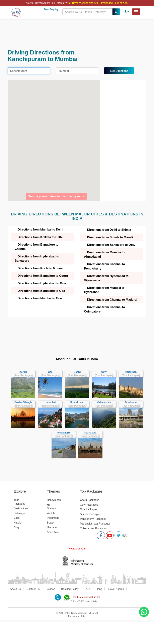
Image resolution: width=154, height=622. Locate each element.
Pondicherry (64, 432)
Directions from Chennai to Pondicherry (104, 266)
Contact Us (33, 588)
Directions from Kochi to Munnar (41, 268)
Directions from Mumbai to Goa (40, 298)
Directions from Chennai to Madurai (112, 299)
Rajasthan (131, 372)
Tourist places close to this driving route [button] (56, 196)
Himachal (50, 402)
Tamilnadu (131, 402)
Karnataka (90, 432)
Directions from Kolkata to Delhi (40, 237)
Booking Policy (70, 588)
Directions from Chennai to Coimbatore (104, 309)
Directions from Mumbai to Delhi (40, 229)
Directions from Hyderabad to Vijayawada (106, 278)
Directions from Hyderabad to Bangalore (37, 258)
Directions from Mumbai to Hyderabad (104, 290)
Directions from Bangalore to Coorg (43, 275)
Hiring (98, 588)
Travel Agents (116, 588)
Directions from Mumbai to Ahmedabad (104, 254)
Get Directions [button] (119, 70)
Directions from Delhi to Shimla (109, 229)
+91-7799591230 (86, 597)
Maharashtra (104, 402)
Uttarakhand (77, 402)
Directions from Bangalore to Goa (41, 290)
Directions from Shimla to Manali (110, 237)
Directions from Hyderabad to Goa (42, 283)
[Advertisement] (77, 34)
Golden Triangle (23, 402)
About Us (15, 588)
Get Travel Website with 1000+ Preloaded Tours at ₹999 (97, 3)
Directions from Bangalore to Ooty (111, 244)
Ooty (104, 372)
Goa (50, 372)
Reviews (50, 588)
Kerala (23, 372)
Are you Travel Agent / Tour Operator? (46, 3)
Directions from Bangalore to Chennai (36, 246)
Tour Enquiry (51, 9)
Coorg (77, 372)
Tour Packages (23, 375)
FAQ (87, 588)
